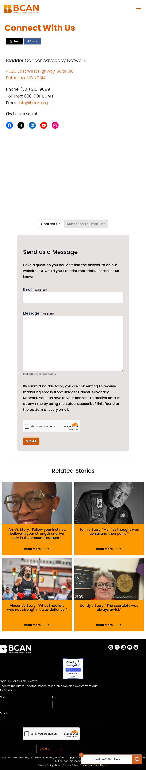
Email (35, 289)
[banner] (21, 10)
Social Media (101, 765)
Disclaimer (86, 765)
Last (55, 697)
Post (16, 41)
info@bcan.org (33, 102)
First (2, 697)
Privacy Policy (45, 765)
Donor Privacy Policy (66, 765)
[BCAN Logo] (15, 650)
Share (33, 41)
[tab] (50, 224)
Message (38, 313)
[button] (138, 8)
